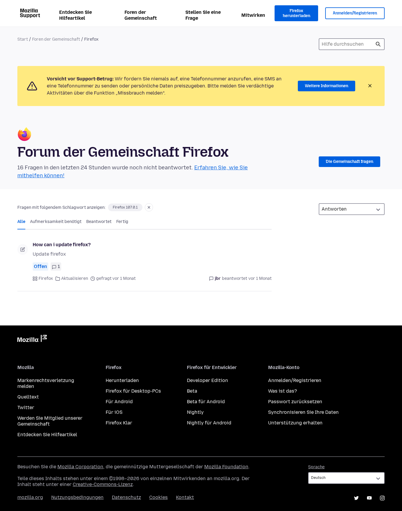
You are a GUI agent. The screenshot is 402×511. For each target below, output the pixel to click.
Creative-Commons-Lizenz (103, 484)
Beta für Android (206, 401)
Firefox (46, 278)
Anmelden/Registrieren (355, 13)
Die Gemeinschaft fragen (349, 161)
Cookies (158, 497)
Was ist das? (282, 391)
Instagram (382, 498)
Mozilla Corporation (80, 466)
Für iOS (114, 412)
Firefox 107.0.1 (125, 207)
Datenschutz (126, 497)
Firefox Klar (119, 423)
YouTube (369, 498)
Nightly (195, 412)
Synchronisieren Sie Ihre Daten (303, 412)
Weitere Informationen (326, 85)
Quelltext (28, 397)
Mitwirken (253, 15)
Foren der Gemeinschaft (140, 15)
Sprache (316, 466)
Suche (378, 44)
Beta (192, 391)
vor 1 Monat (260, 278)
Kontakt (185, 497)
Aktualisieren (74, 278)
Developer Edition (207, 380)
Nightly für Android (209, 423)
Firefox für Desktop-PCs (133, 391)
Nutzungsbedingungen (77, 497)
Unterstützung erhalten (295, 423)
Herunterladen (122, 380)
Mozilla (32, 339)
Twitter (25, 407)
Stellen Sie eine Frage (203, 15)
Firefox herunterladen (296, 13)
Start (22, 39)
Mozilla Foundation (226, 466)
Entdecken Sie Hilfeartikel (75, 15)
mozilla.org (30, 497)
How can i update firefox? (62, 244)
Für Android (119, 401)
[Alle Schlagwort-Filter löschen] (149, 207)
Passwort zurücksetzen (295, 401)
